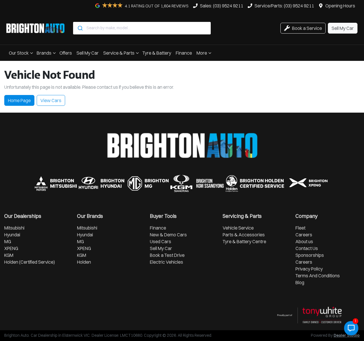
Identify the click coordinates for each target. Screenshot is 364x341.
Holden (84, 262)
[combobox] (142, 28)
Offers (65, 53)
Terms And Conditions (317, 275)
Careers (303, 234)
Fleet (300, 228)
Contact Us (306, 248)
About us (304, 241)
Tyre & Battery (156, 53)
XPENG (11, 248)
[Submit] (79, 28)
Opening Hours (340, 6)
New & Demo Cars (168, 234)
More (202, 53)
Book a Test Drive (167, 255)
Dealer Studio (347, 336)
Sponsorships (309, 255)
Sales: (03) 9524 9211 (221, 6)
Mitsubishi (14, 228)
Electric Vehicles (166, 262)
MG (7, 241)
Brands (44, 53)
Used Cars (160, 241)
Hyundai (12, 234)
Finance (184, 53)
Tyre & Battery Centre (244, 241)
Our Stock (19, 53)
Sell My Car (87, 53)
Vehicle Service (238, 228)
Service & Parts (119, 53)
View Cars (50, 100)
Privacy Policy (309, 269)
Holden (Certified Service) (29, 262)
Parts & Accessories (244, 234)
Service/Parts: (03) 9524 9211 (284, 6)
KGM (8, 255)
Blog (299, 282)
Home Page (19, 100)
